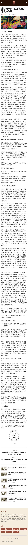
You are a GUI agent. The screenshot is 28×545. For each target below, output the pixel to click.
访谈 (14, 532)
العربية (2, 539)
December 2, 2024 (12, 469)
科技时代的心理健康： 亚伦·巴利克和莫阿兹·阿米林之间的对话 (17, 480)
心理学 (3, 529)
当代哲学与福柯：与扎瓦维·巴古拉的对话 (17, 467)
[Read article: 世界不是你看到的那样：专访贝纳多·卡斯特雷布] (4, 474)
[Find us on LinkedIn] (19, 539)
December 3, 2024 (12, 476)
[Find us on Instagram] (13, 539)
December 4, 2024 (12, 14)
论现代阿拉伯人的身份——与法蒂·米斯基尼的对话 (17, 486)
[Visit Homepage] (14, 3)
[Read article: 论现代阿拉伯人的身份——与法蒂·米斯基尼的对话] (4, 487)
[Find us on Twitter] (11, 539)
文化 (18, 529)
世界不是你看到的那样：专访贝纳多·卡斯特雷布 (17, 473)
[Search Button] (26, 3)
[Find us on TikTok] (17, 539)
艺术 (11, 532)
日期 (25, 529)
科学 (7, 532)
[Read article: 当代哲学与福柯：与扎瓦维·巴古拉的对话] (4, 469)
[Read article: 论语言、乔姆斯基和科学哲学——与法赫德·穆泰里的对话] (4, 493)
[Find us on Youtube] (15, 539)
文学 (21, 529)
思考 (7, 529)
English (7, 539)
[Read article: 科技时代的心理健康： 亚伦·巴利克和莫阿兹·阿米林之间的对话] (4, 480)
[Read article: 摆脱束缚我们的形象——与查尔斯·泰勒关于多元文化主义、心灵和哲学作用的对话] (4, 499)
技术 (11, 529)
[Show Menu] (1, 3)
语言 (18, 532)
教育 (14, 529)
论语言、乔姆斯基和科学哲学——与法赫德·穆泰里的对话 (17, 492)
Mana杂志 (4, 14)
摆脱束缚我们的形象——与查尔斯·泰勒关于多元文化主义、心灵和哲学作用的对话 (17, 498)
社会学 (3, 532)
